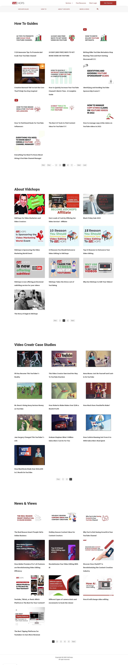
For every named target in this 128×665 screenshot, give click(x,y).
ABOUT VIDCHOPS (64, 9)
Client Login (93, 3)
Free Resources (81, 3)
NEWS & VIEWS (84, 9)
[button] (72, 3)
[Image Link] (29, 38)
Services (68, 3)
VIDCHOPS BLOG (23, 9)
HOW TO (43, 9)
